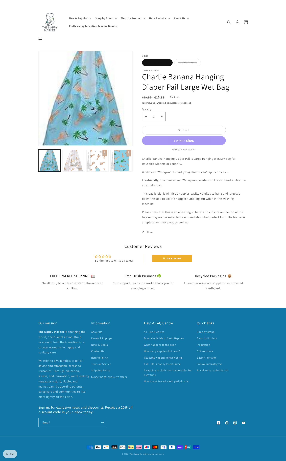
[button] (40, 39)
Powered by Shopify (155, 454)
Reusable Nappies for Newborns (163, 357)
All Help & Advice (154, 332)
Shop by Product (207, 338)
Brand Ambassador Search (213, 370)
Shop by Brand (206, 332)
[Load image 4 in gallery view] (121, 160)
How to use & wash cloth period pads (166, 381)
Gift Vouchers (205, 351)
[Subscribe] (102, 422)
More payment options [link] (184, 149)
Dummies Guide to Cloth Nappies (164, 338)
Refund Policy (99, 357)
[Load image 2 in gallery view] (73, 160)
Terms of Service (101, 364)
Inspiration (203, 344)
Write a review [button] (172, 258)
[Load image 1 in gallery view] (49, 160)
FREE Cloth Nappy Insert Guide (162, 364)
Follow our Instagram (209, 364)
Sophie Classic (187, 62)
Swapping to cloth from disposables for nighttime (168, 373)
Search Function (206, 357)
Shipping (161, 102)
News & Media (99, 344)
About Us (96, 332)
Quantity (147, 109)
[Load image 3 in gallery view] (97, 160)
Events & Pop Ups (101, 338)
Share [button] (149, 232)
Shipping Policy (100, 370)
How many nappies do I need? (162, 351)
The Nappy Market (138, 454)
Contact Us (97, 351)
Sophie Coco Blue (157, 62)
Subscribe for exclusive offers (109, 377)
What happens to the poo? (160, 344)
